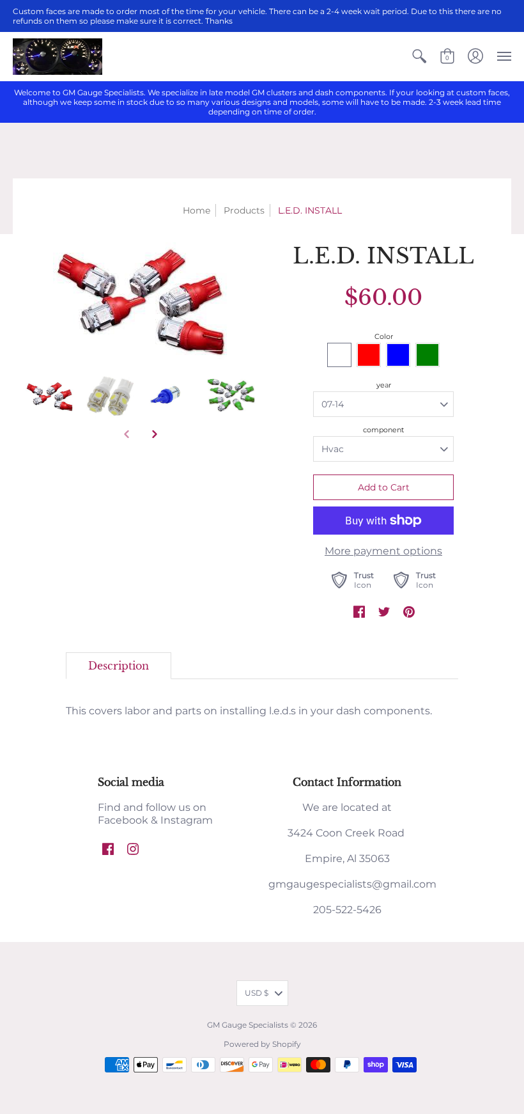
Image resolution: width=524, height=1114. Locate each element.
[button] (419, 56)
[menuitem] (419, 56)
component (383, 429)
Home (196, 210)
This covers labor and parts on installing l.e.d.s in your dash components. (249, 711)
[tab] (118, 665)
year (383, 384)
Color (383, 336)
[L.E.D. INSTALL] (49, 397)
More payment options (383, 551)
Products (244, 210)
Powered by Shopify (262, 1044)
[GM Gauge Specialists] (57, 56)
